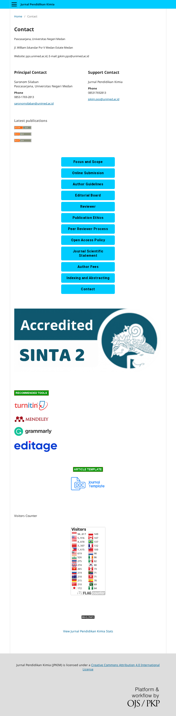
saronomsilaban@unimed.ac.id (34, 103)
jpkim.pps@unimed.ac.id (103, 99)
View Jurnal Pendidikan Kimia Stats (88, 631)
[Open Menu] (14, 4)
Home (18, 16)
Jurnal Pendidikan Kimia (38, 4)
